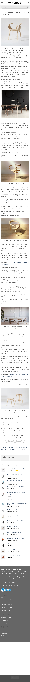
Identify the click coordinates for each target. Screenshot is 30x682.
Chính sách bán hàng (6, 601)
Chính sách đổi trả (5, 610)
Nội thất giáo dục (5, 620)
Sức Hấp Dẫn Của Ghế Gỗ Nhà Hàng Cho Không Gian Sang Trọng (22, 449)
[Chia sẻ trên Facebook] (8, 441)
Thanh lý (3, 638)
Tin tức (3, 630)
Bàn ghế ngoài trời (5, 623)
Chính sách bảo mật (6, 599)
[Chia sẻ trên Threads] (13, 441)
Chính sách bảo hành (6, 607)
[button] (2, 2)
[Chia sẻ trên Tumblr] (24, 441)
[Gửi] (27, 7)
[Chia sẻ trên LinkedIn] (21, 441)
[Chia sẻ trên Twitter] (11, 441)
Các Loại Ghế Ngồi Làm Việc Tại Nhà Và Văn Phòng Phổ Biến (8, 449)
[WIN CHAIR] (15, 2)
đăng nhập (10, 460)
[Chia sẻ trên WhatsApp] (6, 441)
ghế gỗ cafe (4, 201)
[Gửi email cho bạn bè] (16, 441)
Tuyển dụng (4, 633)
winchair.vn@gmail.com (12, 582)
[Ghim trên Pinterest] (19, 441)
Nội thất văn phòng (6, 617)
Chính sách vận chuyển (7, 604)
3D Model (3, 636)
